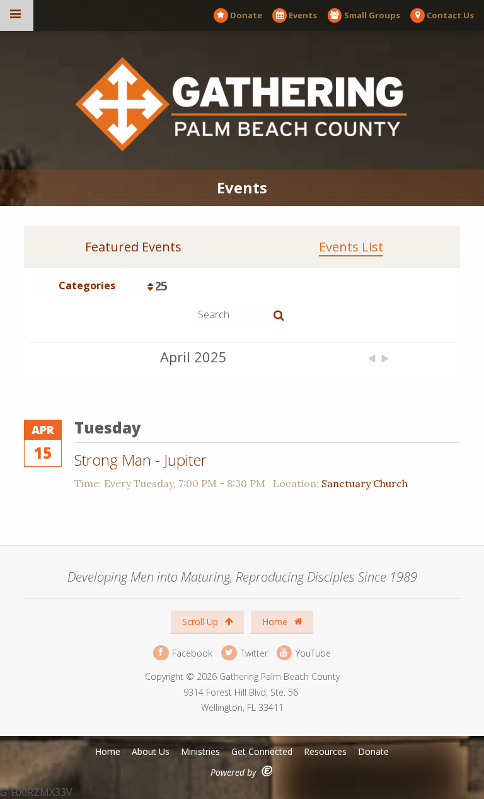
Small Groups (372, 15)
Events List (351, 247)
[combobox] (93, 285)
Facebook (191, 652)
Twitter (252, 652)
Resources (325, 751)
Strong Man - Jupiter (140, 459)
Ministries (200, 751)
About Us (151, 751)
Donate (246, 15)
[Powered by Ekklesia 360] (268, 771)
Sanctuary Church (364, 483)
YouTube (312, 652)
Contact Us (450, 15)
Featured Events (133, 247)
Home (276, 622)
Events (303, 15)
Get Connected (261, 751)
